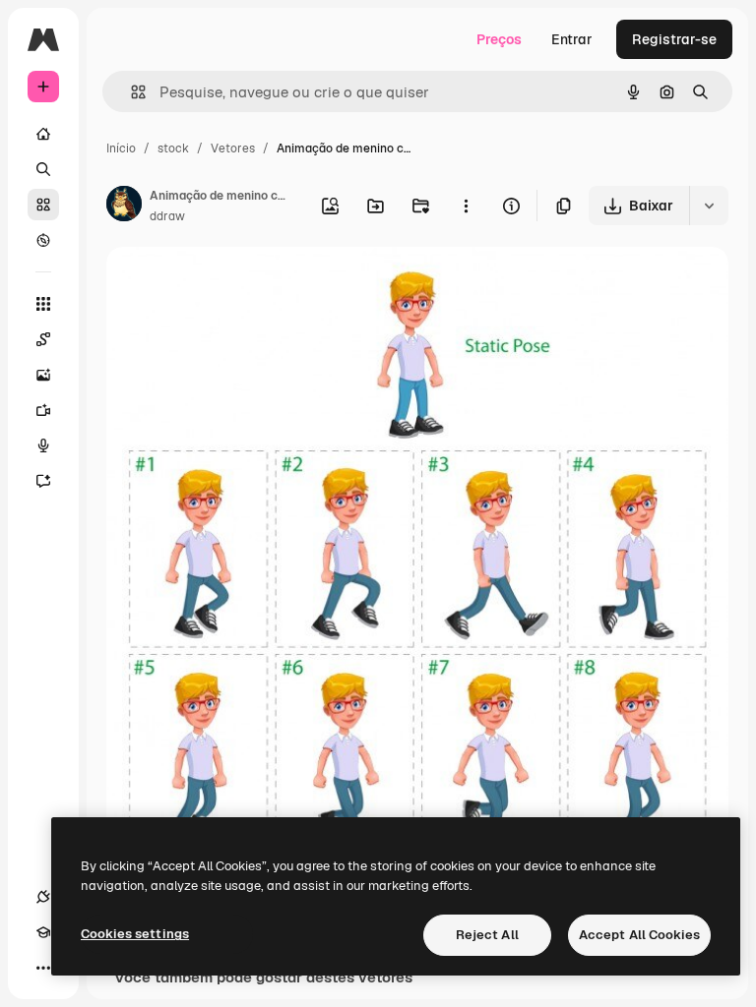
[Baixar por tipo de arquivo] (708, 205)
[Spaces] (43, 339)
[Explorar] (43, 240)
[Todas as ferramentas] (43, 304)
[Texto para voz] (43, 445)
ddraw (167, 216)
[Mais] (43, 967)
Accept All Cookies (639, 934)
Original (232, 284)
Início (121, 148)
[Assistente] (43, 481)
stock (173, 148)
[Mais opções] (465, 205)
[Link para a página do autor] (124, 206)
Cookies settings (135, 933)
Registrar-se (674, 39)
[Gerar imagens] (43, 374)
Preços (499, 39)
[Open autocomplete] (130, 92)
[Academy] (43, 932)
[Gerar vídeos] (43, 410)
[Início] (43, 133)
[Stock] (43, 204)
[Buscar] (43, 169)
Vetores (233, 148)
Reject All (487, 934)
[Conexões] (43, 897)
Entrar (572, 39)
